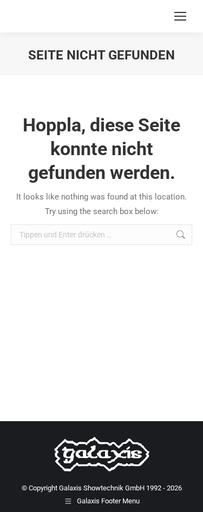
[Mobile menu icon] (180, 16)
